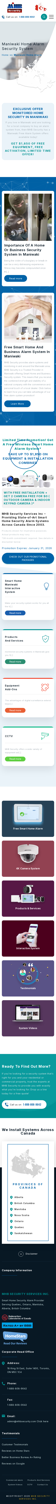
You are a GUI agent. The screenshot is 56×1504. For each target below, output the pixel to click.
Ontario (19, 1221)
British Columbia (24, 1203)
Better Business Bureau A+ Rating (21, 1457)
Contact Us (42, 1485)
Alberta (18, 1197)
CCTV (30, 1485)
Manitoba (20, 1209)
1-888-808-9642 (27, 16)
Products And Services (39, 1480)
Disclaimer (32, 1253)
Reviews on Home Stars (16, 1450)
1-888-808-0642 (17, 1405)
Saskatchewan (23, 1233)
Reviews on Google (13, 1463)
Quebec (19, 1227)
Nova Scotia (21, 1215)
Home (5, 55)
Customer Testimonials (15, 1444)
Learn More (17, 403)
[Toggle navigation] (51, 16)
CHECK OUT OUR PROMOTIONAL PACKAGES (28, 558)
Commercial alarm (14, 1480)
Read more (15, 278)
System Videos (15, 1485)
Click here (43, 1421)
